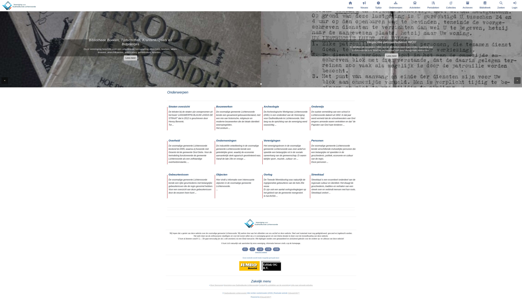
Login (514, 8)
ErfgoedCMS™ (293, 293)
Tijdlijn (378, 8)
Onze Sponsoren (216, 285)
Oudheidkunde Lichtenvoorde (235, 293)
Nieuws (364, 8)
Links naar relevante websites (302, 285)
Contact (262, 285)
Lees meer (130, 58)
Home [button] (350, 8)
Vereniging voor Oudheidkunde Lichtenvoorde (241, 285)
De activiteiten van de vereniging (277, 285)
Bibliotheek (485, 8)
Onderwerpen (395, 8)
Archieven (468, 8)
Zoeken (501, 8)
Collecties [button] (451, 8)
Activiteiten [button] (415, 8)
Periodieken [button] (433, 8)
